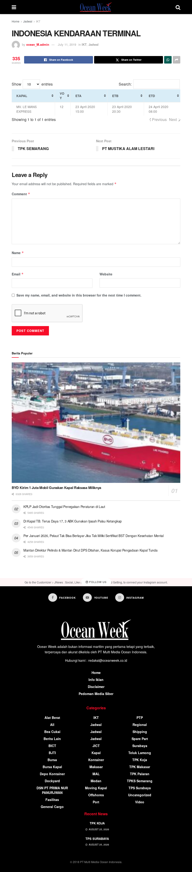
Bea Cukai (52, 731)
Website (106, 274)
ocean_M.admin (37, 44)
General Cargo (52, 806)
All (52, 724)
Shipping (140, 731)
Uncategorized (139, 795)
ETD (152, 96)
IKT (38, 21)
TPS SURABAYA (97, 838)
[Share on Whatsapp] (168, 60)
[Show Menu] (14, 7)
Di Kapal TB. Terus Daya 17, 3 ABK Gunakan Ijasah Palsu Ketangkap (72, 521)
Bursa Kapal (52, 766)
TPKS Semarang (139, 780)
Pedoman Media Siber (96, 693)
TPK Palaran (139, 773)
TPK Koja (139, 759)
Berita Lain (52, 738)
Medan (96, 780)
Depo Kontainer (52, 773)
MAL (96, 773)
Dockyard (52, 780)
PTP (140, 717)
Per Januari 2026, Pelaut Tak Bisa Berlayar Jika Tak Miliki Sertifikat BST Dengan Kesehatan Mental (93, 535)
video (139, 802)
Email (18, 274)
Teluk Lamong (139, 752)
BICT (52, 745)
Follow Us (97, 582)
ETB (115, 96)
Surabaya (139, 745)
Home (15, 21)
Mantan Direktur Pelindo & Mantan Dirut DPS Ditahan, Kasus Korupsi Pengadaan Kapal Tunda (90, 550)
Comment (21, 194)
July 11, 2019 (67, 44)
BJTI (52, 752)
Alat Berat (52, 717)
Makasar (96, 766)
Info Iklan (96, 679)
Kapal (96, 752)
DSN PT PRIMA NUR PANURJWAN (52, 790)
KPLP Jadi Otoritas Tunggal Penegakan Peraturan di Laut (64, 506)
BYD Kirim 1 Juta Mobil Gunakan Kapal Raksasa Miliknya (56, 487)
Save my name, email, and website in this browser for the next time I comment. (78, 295)
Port (96, 802)
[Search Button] (178, 7)
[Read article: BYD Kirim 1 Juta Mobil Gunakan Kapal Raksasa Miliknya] (96, 422)
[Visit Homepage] (96, 7)
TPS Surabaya (140, 788)
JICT (96, 745)
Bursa (52, 759)
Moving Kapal (96, 788)
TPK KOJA (97, 823)
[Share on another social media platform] (176, 60)
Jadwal (27, 21)
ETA (78, 96)
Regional (140, 724)
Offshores (96, 795)
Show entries (32, 84)
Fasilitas (52, 799)
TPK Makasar (139, 766)
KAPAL (21, 96)
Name (18, 252)
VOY (62, 95)
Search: (125, 84)
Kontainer (96, 759)
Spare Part (140, 738)
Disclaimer (96, 686)
